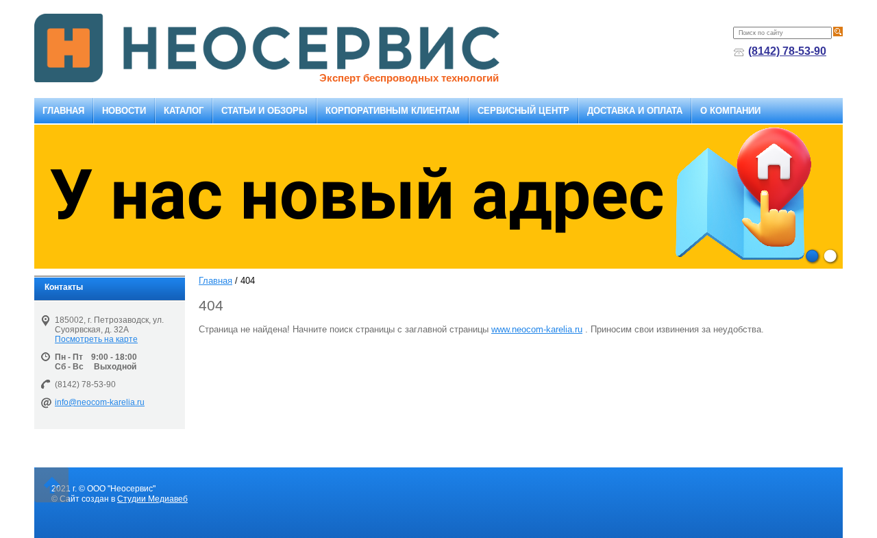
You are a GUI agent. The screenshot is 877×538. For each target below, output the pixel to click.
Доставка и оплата (634, 111)
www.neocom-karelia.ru (536, 329)
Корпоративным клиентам (392, 111)
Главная (63, 111)
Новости (124, 111)
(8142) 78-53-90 (787, 51)
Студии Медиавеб (152, 499)
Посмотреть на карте (96, 339)
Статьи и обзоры (264, 111)
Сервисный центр (523, 111)
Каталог (183, 111)
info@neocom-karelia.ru (100, 402)
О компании (730, 111)
